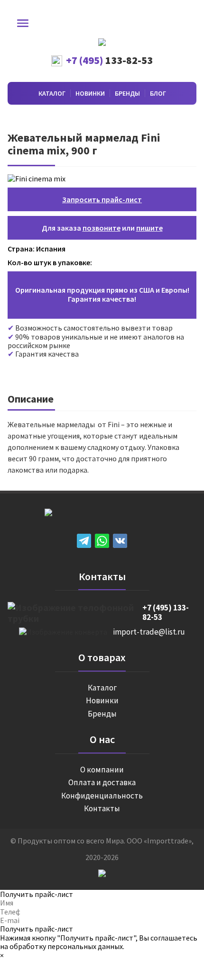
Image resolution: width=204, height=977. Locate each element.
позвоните (102, 228)
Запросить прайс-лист (102, 199)
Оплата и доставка (102, 783)
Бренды (127, 93)
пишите (149, 228)
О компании (102, 770)
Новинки (90, 93)
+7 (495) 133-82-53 (165, 612)
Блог (158, 93)
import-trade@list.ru (149, 632)
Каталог (51, 93)
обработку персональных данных (66, 946)
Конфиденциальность (102, 796)
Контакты (102, 809)
